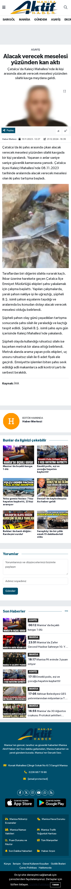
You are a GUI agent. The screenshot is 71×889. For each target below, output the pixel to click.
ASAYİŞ (55, 19)
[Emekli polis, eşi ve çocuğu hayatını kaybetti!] (52, 454)
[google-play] (51, 803)
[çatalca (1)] (35, 225)
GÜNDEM (40, 19)
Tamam (55, 885)
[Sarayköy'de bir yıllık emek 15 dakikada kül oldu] (52, 519)
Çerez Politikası (28, 867)
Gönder (10, 591)
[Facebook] (20, 793)
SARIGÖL (9, 19)
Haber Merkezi (9, 139)
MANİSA (24, 19)
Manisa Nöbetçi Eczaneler (16, 821)
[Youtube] (39, 793)
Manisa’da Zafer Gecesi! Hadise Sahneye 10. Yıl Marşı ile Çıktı (47, 645)
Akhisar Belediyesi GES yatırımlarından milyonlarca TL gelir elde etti (47, 696)
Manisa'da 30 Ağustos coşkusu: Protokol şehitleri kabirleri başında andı (47, 714)
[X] (26, 793)
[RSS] (51, 793)
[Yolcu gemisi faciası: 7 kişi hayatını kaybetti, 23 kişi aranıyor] (18, 487)
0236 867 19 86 (38, 772)
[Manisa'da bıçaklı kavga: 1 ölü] (18, 454)
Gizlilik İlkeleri (58, 863)
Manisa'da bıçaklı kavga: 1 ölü (43, 627)
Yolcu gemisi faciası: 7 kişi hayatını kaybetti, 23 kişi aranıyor (18, 502)
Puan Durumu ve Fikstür (16, 842)
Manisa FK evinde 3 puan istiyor (48, 662)
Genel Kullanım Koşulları (36, 863)
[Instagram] (32, 793)
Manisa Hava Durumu (53, 819)
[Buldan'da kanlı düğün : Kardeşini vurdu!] (18, 519)
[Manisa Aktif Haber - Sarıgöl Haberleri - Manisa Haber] (34, 7)
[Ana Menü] (4, 7)
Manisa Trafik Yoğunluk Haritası (46, 831)
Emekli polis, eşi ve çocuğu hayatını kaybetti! (48, 469)
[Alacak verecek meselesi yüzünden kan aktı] (35, 105)
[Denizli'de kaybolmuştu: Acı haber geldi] (52, 487)
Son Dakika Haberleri (20, 851)
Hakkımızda (45, 867)
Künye (7, 863)
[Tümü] (66, 611)
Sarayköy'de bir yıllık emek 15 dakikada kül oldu (50, 534)
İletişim (17, 863)
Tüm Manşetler (49, 840)
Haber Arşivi (48, 851)
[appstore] (19, 803)
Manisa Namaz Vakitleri (15, 831)
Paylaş (10, 130)
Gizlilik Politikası (39, 884)
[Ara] (65, 8)
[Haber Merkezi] (11, 421)
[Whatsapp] (45, 793)
